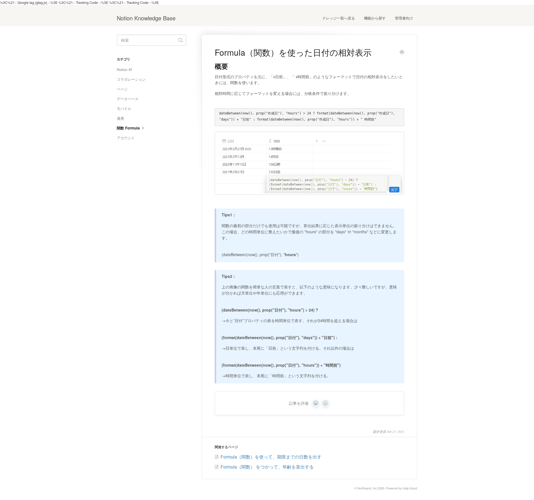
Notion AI (124, 69)
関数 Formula (129, 128)
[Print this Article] (402, 53)
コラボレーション (131, 79)
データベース (128, 98)
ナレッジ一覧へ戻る (338, 18)
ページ (122, 89)
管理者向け (404, 18)
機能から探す (375, 18)
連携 (120, 118)
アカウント (126, 137)
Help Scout (410, 488)
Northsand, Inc (367, 488)
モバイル (124, 108)
